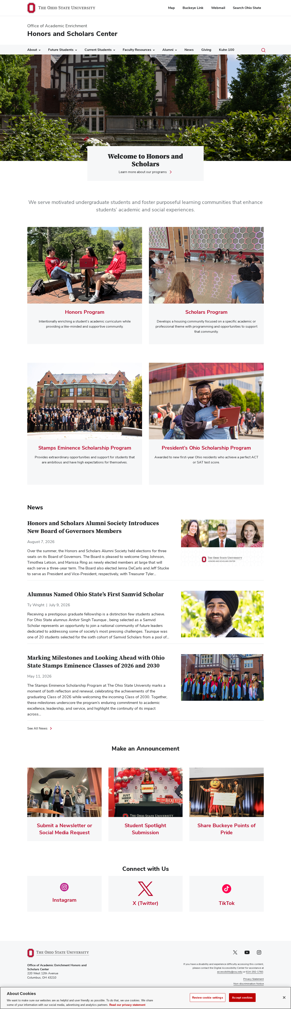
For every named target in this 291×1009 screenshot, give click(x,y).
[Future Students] (75, 50)
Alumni (167, 49)
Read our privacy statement (127, 1004)
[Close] (284, 997)
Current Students (98, 49)
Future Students (60, 49)
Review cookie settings (207, 997)
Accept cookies (242, 997)
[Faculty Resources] (153, 50)
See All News (37, 728)
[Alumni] (175, 50)
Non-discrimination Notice (248, 983)
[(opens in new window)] (58, 953)
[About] (38, 50)
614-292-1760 (254, 971)
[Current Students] (113, 50)
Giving (206, 49)
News (189, 49)
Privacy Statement (253, 979)
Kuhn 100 (226, 49)
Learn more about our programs (143, 172)
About (32, 49)
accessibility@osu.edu (229, 971)
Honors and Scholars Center (72, 33)
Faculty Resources (137, 49)
